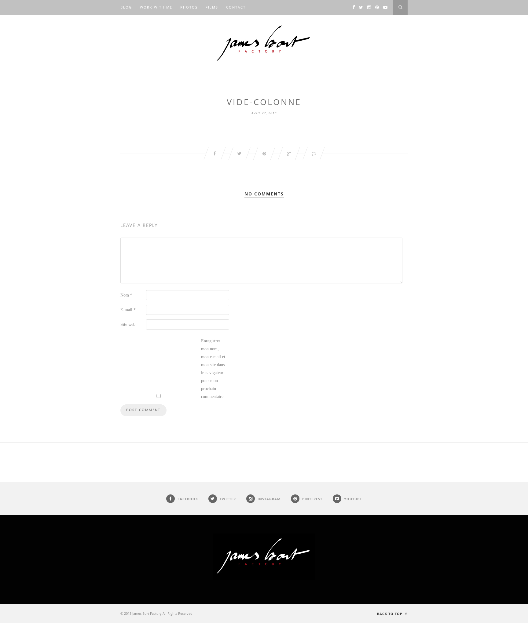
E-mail (128, 310)
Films (212, 7)
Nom (126, 295)
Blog (126, 7)
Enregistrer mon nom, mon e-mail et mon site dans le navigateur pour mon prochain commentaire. (213, 369)
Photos (189, 7)
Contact (236, 7)
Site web (127, 324)
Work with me (156, 7)
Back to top (390, 613)
